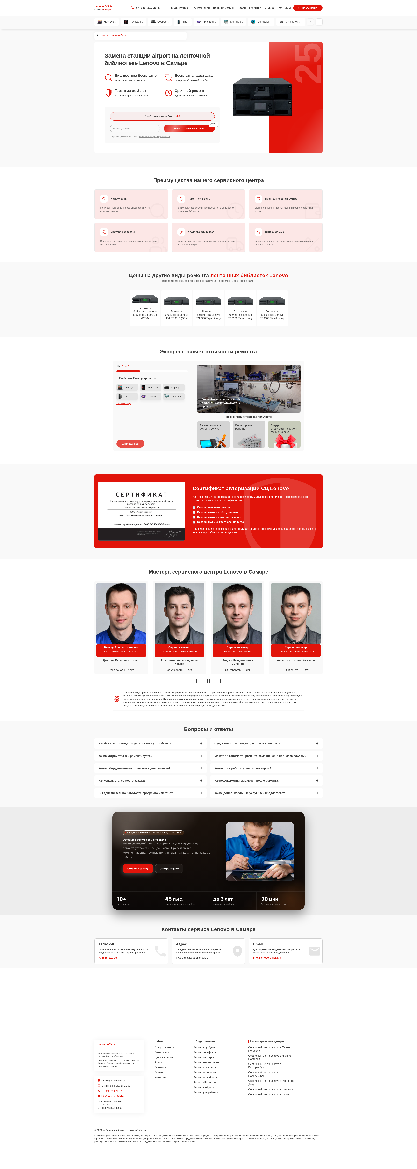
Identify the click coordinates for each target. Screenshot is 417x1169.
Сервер (162, 22)
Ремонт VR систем (205, 1082)
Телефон (135, 22)
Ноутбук (109, 22)
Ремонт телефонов (205, 1052)
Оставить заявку (137, 868)
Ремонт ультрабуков (206, 1092)
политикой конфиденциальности (154, 136)
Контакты (285, 7)
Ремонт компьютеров (206, 1062)
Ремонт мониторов (205, 1072)
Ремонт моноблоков (206, 1077)
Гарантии (255, 7)
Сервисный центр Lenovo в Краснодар (271, 1089)
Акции (242, 7)
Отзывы (270, 7)
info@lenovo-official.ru (267, 957)
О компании (202, 7)
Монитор (235, 22)
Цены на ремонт (223, 7)
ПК (185, 22)
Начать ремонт (309, 8)
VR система (293, 22)
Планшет (208, 22)
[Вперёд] (319, 21)
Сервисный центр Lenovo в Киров (268, 1094)
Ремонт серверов (204, 1057)
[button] (202, 681)
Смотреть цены (169, 868)
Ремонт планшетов (205, 1067)
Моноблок (263, 22)
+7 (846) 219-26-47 (148, 7)
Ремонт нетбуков (204, 1087)
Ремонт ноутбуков (204, 1047)
